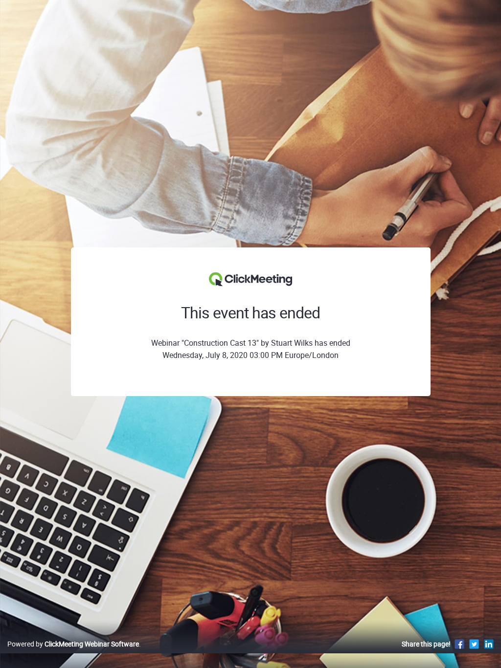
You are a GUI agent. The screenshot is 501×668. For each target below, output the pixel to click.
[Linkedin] (489, 643)
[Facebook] (459, 643)
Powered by (73, 643)
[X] (474, 643)
